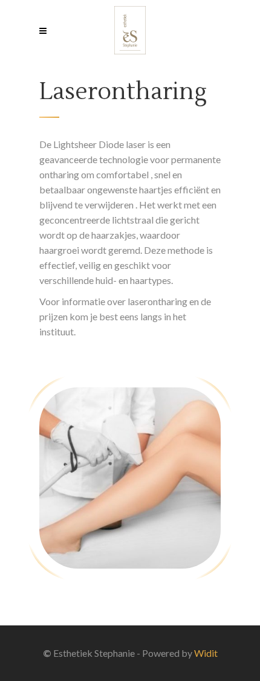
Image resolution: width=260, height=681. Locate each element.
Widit (206, 653)
